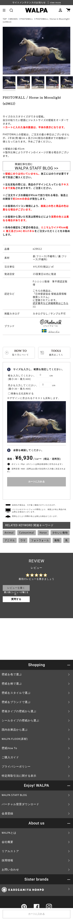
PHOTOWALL (26, 19)
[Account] (60, 10)
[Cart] (68, 10)
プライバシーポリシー (16, 766)
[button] (11, 10)
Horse (43, 532)
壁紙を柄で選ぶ (12, 684)
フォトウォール (40, 540)
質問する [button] (16, 599)
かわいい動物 (60, 532)
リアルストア (10, 851)
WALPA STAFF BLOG (14, 795)
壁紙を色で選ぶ (12, 674)
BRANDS (14, 19)
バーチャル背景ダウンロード (20, 804)
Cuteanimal (26, 532)
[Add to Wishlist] (36, 492)
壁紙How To (9, 748)
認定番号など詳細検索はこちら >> (50, 304)
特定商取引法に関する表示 (19, 776)
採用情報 (7, 860)
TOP (5, 19)
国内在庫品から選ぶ (15, 730)
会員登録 (7, 813)
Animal (9, 532)
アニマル (10, 540)
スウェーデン (54, 331)
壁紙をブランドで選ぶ (16, 702)
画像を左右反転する (22, 393)
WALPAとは (9, 833)
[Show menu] (5, 10)
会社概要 (7, 842)
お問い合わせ (10, 870)
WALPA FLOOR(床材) (15, 739)
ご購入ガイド (10, 757)
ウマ (22, 540)
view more (55, 2)
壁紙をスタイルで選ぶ (16, 693)
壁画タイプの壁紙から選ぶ (19, 711)
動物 (57, 540)
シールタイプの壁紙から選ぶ (20, 720)
